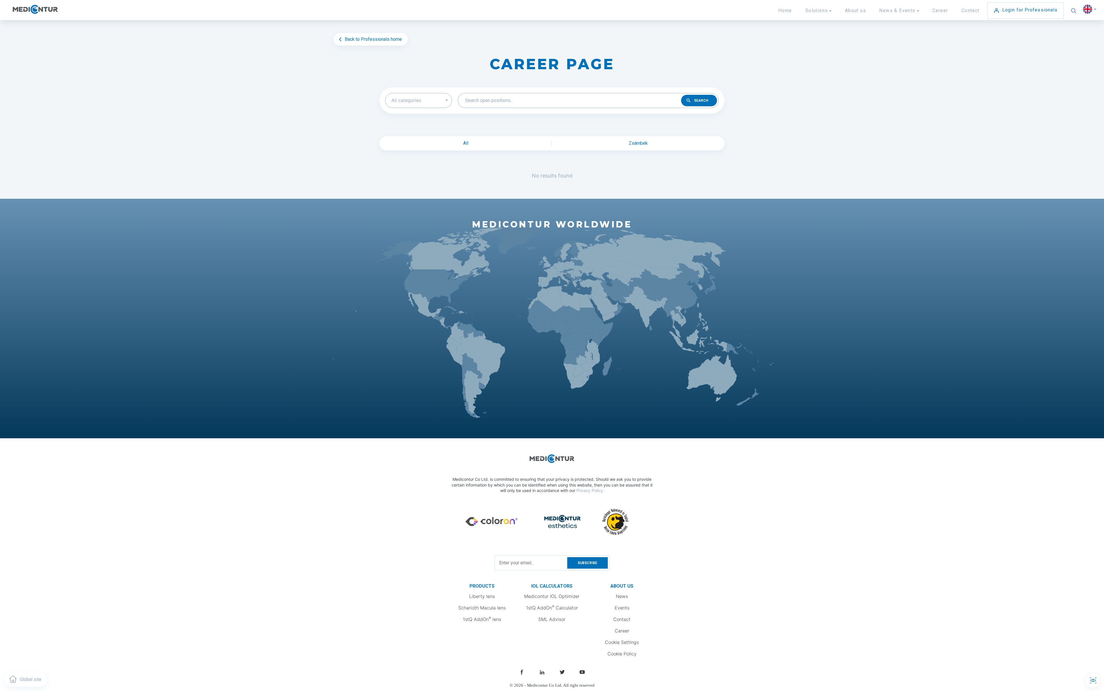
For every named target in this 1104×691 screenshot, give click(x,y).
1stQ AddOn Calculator (552, 607)
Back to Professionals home (373, 39)
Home (785, 10)
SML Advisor (552, 619)
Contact (970, 10)
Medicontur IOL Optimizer (552, 596)
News (622, 596)
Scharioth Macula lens (482, 608)
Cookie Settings (622, 642)
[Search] (1074, 10)
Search (701, 101)
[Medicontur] (48, 13)
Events (622, 608)
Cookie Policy (622, 654)
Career (940, 10)
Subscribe (587, 563)
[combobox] (418, 100)
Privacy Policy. (590, 490)
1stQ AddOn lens (482, 619)
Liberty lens (482, 596)
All (465, 143)
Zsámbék (638, 143)
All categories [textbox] (406, 100)
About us (855, 10)
